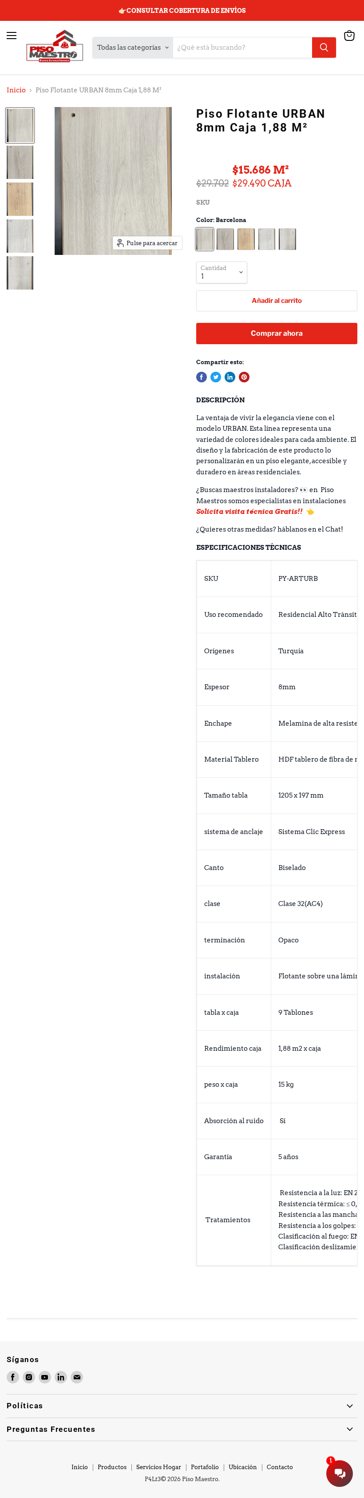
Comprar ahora (277, 333)
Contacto (280, 1467)
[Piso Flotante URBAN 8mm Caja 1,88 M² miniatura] (20, 125)
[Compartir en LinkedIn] (230, 377)
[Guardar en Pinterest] (244, 377)
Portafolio (205, 1467)
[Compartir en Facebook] (201, 377)
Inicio (16, 90)
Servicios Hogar (158, 1467)
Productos (112, 1467)
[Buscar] (324, 47)
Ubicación (243, 1467)
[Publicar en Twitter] (215, 377)
